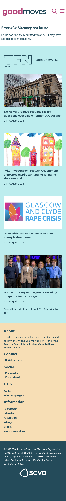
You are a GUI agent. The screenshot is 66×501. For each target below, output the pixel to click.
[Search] (54, 11)
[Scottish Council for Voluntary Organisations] (33, 473)
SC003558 (39, 456)
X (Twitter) (14, 377)
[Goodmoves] (24, 12)
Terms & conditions (14, 431)
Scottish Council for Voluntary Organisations (29, 344)
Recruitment (10, 408)
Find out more (12, 347)
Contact (8, 391)
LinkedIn (13, 373)
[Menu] (62, 11)
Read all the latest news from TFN (22, 309)
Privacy (8, 422)
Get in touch (15, 360)
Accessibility (10, 417)
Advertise (9, 413)
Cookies (8, 426)
